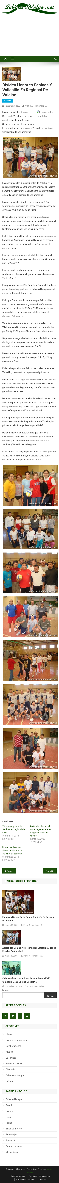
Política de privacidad (25, 1179)
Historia (9, 1111)
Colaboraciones (13, 1046)
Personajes (11, 1134)
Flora (8, 1117)
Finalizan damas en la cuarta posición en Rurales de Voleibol (28, 919)
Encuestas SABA (14, 1063)
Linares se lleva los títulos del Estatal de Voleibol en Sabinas (12, 850)
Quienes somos (18, 1176)
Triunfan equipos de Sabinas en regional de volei (13, 829)
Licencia (42, 1179)
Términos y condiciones (39, 1176)
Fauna (9, 1123)
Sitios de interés (14, 1128)
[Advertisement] (29, 38)
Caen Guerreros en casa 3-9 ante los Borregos (51, 871)
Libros (9, 1034)
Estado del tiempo (15, 1075)
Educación (11, 1140)
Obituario (10, 1069)
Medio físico (12, 1152)
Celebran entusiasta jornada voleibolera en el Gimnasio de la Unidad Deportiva (26, 980)
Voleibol (7, 101)
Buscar (5, 990)
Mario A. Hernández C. (36, 106)
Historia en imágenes (16, 1040)
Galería (9, 1081)
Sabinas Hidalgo (14, 1099)
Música (9, 1052)
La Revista (11, 1058)
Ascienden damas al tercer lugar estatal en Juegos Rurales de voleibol (29, 950)
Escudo (9, 1105)
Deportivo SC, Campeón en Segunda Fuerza (11, 871)
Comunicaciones (14, 1146)
